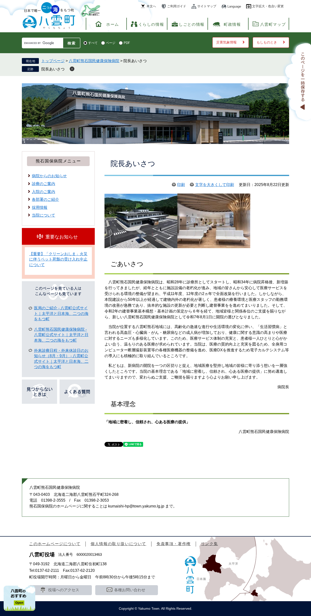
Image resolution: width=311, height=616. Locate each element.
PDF (127, 43)
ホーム (112, 24)
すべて (93, 43)
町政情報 (232, 24)
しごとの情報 (192, 24)
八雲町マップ (273, 24)
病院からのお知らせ (49, 176)
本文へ (151, 6)
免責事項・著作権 (173, 544)
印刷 (181, 185)
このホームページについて (54, 544)
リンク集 (209, 544)
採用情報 (39, 207)
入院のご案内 (43, 192)
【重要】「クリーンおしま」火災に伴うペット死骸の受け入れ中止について (58, 259)
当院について (43, 215)
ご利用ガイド (176, 6)
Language (234, 6)
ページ (110, 43)
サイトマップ (206, 6)
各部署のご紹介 (45, 199)
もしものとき (267, 42)
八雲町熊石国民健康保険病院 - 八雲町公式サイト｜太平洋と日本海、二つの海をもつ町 (61, 334)
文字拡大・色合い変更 (268, 6)
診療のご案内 (43, 184)
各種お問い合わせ (129, 590)
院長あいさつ (53, 69)
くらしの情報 (151, 24)
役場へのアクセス (63, 590)
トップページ (53, 61)
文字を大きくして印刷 (214, 185)
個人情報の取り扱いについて (118, 544)
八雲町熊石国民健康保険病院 (94, 61)
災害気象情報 (226, 42)
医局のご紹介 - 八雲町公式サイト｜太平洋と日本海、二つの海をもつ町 (61, 313)
